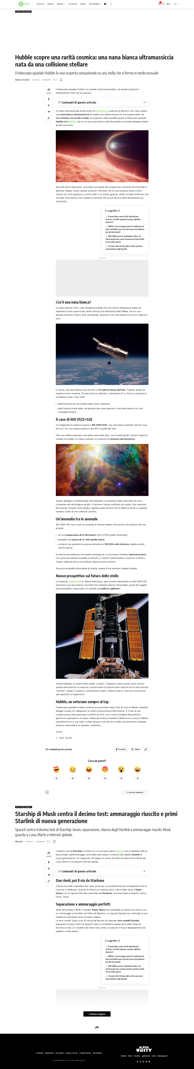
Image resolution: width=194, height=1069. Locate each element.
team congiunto (69, 1067)
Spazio (19, 11)
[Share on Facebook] (49, 99)
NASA (72, 121)
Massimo (19, 841)
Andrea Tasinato (22, 79)
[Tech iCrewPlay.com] (23, 4)
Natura (19, 1028)
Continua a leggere (97, 1014)
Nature (69, 738)
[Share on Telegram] (49, 111)
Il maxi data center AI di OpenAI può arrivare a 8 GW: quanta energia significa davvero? (123, 219)
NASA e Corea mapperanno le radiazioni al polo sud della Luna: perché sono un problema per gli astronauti (125, 229)
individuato (102, 111)
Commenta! (46, 79)
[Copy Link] (49, 118)
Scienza (27, 11)
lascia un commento (136, 792)
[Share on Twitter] (49, 105)
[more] (111, 4)
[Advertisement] (97, 33)
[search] (163, 4)
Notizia (19, 807)
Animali (28, 807)
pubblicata (75, 581)
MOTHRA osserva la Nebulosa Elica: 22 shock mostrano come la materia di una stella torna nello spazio (125, 239)
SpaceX (120, 851)
